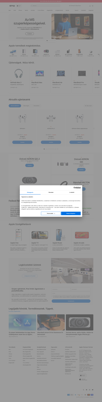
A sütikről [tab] (71, 192)
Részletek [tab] (51, 192)
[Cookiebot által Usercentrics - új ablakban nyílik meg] (75, 188)
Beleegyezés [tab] (30, 192)
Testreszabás (50, 213)
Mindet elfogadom (70, 213)
